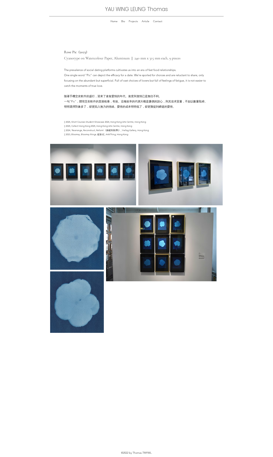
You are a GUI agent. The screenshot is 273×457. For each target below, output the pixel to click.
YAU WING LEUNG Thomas (136, 9)
